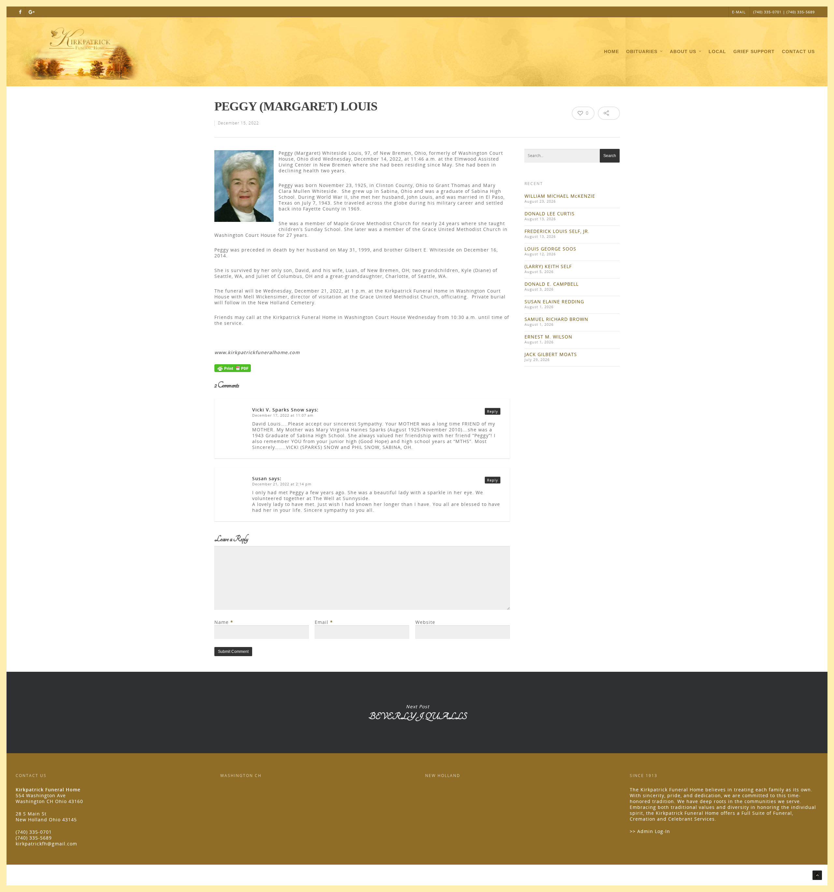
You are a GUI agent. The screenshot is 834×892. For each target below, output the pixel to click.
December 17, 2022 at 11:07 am (282, 415)
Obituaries (641, 51)
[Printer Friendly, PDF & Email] (232, 370)
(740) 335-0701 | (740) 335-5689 (784, 11)
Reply (492, 411)
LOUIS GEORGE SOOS (550, 249)
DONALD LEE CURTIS (550, 213)
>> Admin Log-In (650, 831)
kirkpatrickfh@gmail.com (46, 844)
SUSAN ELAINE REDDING (554, 301)
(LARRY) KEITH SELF (548, 266)
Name (223, 622)
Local (717, 51)
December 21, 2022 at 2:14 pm (281, 484)
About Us (683, 51)
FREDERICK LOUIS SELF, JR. (557, 231)
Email (324, 622)
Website (425, 622)
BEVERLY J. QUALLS (417, 712)
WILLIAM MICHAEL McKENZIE (560, 196)
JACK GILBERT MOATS (551, 354)
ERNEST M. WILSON (548, 337)
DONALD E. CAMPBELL (552, 284)
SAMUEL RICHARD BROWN (556, 319)
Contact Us (798, 51)
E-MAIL (739, 11)
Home (611, 51)
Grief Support (754, 51)
